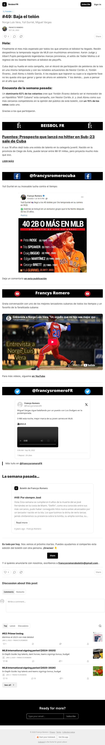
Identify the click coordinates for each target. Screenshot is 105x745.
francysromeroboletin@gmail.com (78, 563)
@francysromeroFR (31, 463)
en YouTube (38, 376)
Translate (8, 11)
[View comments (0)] (14, 36)
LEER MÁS (8, 161)
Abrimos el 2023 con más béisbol (18, 637)
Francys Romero (16, 27)
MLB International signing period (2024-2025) (29, 650)
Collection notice (68, 732)
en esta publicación (35, 278)
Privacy (52, 732)
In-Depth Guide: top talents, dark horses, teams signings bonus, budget (35, 654)
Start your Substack (47, 737)
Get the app (63, 737)
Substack (41, 742)
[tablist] (14, 592)
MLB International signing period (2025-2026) (29, 667)
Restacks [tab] (20, 592)
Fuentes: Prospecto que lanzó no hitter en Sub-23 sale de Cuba (48, 138)
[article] (52, 638)
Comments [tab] (9, 592)
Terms (58, 732)
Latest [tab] (12, 626)
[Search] (100, 626)
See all (7, 685)
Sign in (97, 4)
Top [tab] (5, 626)
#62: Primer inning (12, 633)
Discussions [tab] (23, 626)
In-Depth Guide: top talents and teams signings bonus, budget (31, 671)
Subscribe (86, 4)
